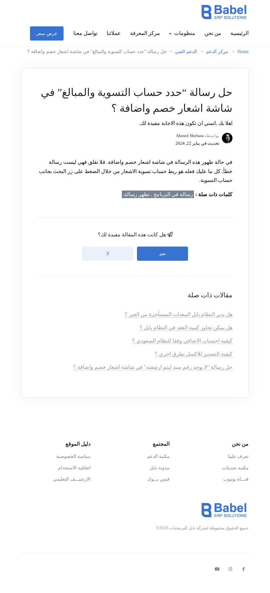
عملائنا (114, 33)
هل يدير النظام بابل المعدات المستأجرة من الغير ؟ (178, 314)
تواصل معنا (85, 33)
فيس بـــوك (158, 479)
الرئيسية (239, 33)
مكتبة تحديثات (235, 467)
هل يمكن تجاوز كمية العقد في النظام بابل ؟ (186, 327)
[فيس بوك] (243, 569)
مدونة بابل (159, 467)
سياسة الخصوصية (73, 456)
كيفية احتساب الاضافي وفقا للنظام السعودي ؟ (182, 340)
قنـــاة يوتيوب (236, 479)
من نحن (212, 33)
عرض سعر (46, 33)
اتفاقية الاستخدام (74, 467)
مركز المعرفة (145, 33)
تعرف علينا (238, 456)
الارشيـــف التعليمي (72, 479)
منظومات (184, 33)
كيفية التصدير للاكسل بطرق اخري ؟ (193, 354)
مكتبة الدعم (158, 456)
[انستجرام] (230, 569)
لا (107, 253)
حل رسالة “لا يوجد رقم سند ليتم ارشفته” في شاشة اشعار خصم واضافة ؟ (152, 367)
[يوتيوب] (217, 569)
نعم (162, 253)
